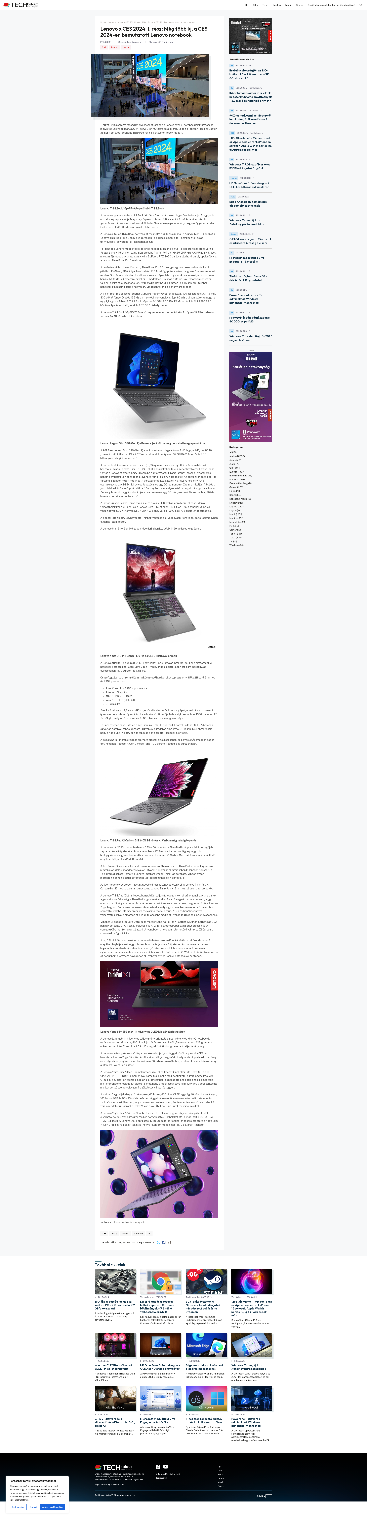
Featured (234, 479)
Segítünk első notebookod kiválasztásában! (331, 5)
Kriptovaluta (236, 502)
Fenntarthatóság (238, 483)
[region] (37, 1494)
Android (233, 456)
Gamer (299, 5)
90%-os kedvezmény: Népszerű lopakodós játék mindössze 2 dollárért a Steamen (250, 119)
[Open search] (361, 5)
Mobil (288, 5)
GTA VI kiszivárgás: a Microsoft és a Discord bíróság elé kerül (115, 1422)
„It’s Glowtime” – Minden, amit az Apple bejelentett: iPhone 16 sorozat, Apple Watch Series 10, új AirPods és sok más (251, 1308)
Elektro (233, 471)
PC (149, 1233)
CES (104, 1233)
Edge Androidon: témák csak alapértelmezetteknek (204, 1367)
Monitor (233, 518)
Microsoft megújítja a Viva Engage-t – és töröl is (157, 1420)
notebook (138, 1233)
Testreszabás (18, 1507)
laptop (114, 1233)
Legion (126, 47)
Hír (246, 5)
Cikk (255, 5)
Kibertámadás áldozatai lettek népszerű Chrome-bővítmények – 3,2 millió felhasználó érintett (250, 96)
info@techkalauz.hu (114, 1485)
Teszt (265, 5)
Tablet (233, 533)
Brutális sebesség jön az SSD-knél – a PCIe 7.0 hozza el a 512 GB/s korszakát (249, 74)
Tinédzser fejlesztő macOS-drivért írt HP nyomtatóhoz (204, 1420)
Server (233, 530)
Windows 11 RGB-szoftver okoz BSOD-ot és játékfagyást (115, 1367)
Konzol (233, 495)
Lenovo (125, 1233)
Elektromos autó (238, 475)
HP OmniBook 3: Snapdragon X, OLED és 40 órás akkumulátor (160, 1367)
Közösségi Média (238, 499)
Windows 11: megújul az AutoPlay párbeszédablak (248, 1367)
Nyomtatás (235, 522)
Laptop (277, 5)
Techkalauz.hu (134, 42)
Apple (232, 460)
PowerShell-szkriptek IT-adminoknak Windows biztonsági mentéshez (245, 299)
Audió (232, 464)
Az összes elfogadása (52, 1507)
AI (230, 452)
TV (231, 541)
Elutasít (33, 1507)
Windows (234, 545)
